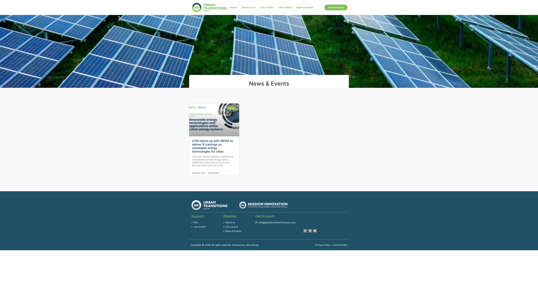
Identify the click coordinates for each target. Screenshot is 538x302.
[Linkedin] (310, 231)
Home (233, 7)
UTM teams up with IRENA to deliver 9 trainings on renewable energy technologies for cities (212, 146)
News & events (304, 7)
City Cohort (267, 7)
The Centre (285, 7)
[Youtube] (315, 231)
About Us (247, 7)
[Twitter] (305, 231)
